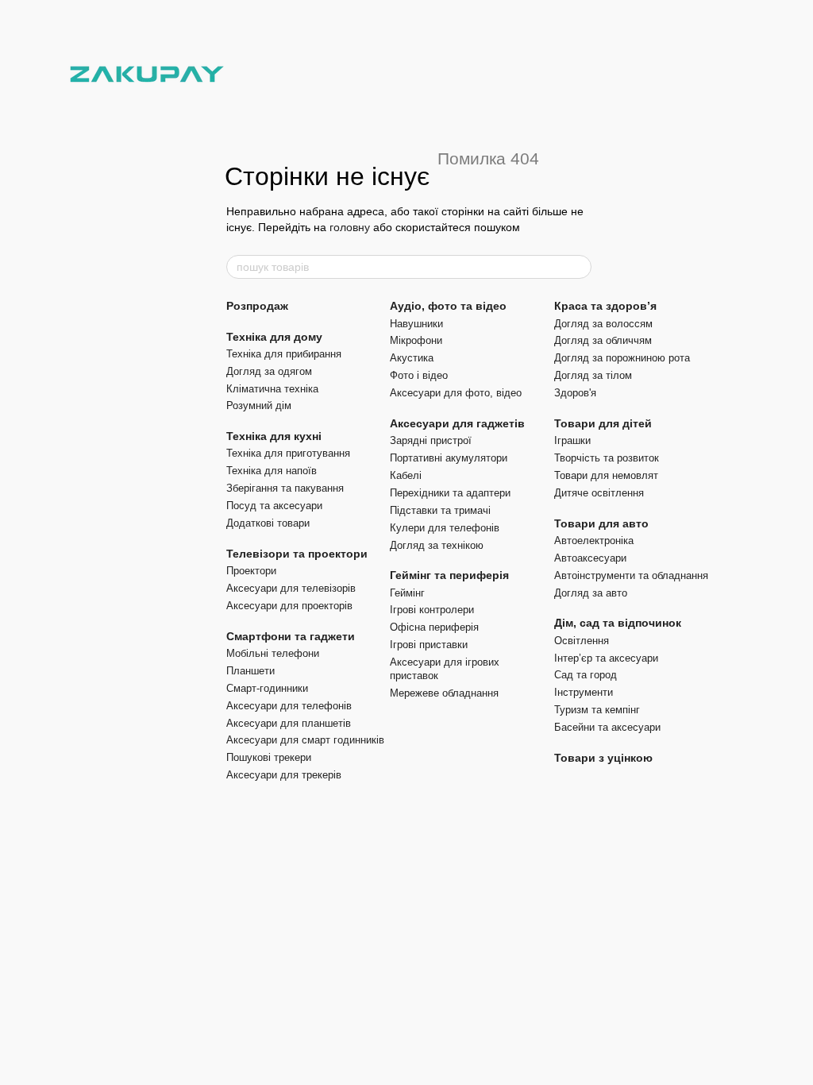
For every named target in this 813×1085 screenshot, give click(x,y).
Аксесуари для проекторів (289, 606)
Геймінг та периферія (449, 575)
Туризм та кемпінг (597, 710)
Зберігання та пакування (285, 488)
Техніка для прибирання (283, 354)
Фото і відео (419, 375)
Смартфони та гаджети (290, 636)
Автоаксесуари (590, 558)
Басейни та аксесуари (607, 727)
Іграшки (572, 440)
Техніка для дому (274, 336)
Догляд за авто (590, 593)
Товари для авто (601, 523)
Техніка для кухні (274, 436)
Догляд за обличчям (603, 340)
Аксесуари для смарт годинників (305, 740)
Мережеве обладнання (444, 693)
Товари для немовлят (606, 475)
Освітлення (581, 641)
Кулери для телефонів (444, 528)
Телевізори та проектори (297, 553)
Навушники (416, 324)
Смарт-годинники (267, 688)
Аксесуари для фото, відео (456, 393)
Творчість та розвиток (606, 458)
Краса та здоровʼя (605, 305)
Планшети (250, 671)
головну (349, 227)
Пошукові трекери (268, 757)
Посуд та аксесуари (274, 506)
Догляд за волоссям (603, 324)
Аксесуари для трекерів (283, 775)
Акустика (411, 358)
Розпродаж (257, 305)
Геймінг (407, 593)
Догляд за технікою (437, 545)
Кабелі (406, 475)
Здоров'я (575, 393)
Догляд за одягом (269, 371)
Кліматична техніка (272, 389)
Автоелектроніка (594, 540)
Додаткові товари (268, 523)
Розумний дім (258, 405)
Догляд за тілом (593, 375)
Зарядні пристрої (431, 440)
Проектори (251, 571)
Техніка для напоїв (271, 471)
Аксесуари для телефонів (289, 706)
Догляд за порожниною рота (622, 358)
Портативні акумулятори (448, 458)
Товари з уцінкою (603, 757)
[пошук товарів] (578, 267)
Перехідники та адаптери (450, 493)
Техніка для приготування (288, 453)
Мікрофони (416, 340)
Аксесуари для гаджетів (457, 423)
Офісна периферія (434, 627)
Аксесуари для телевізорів (291, 588)
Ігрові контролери (432, 610)
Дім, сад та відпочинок (617, 622)
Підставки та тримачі (440, 510)
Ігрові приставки (429, 645)
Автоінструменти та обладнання (631, 575)
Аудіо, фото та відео (448, 305)
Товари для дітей (603, 423)
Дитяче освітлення (599, 493)
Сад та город (585, 675)
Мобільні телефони (272, 653)
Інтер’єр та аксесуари (606, 658)
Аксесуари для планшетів (288, 723)
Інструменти (583, 692)
